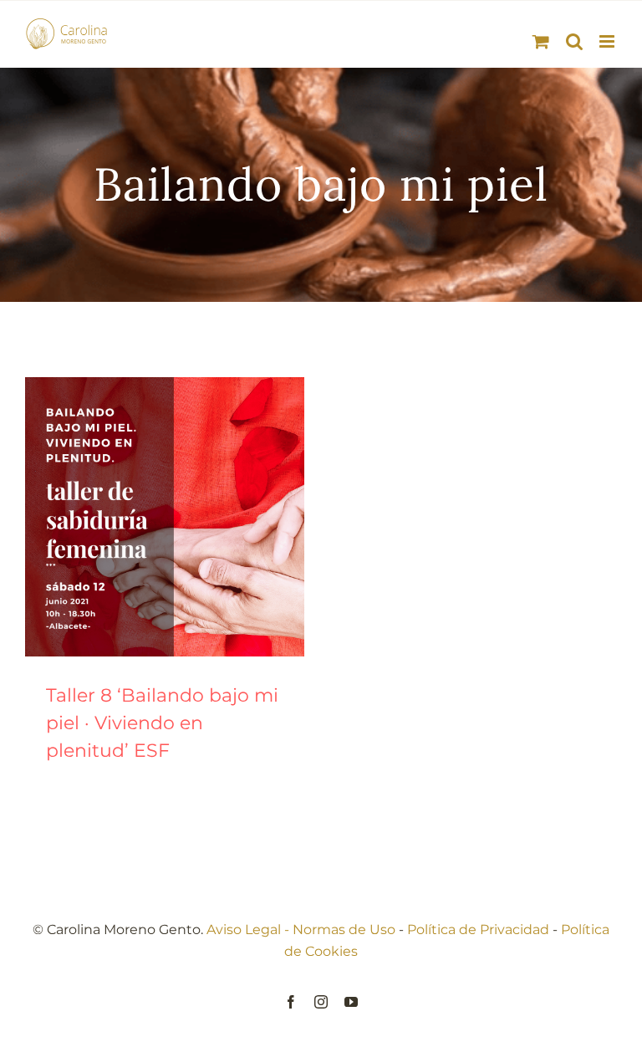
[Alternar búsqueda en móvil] (574, 41)
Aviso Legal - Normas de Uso (300, 929)
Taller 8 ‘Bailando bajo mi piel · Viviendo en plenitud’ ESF (145, 517)
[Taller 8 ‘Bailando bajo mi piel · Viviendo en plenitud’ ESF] (164, 516)
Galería (186, 517)
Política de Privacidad (478, 929)
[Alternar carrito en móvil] (540, 41)
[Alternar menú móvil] (608, 41)
